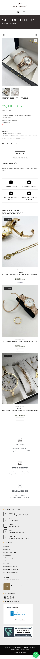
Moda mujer (12, 133)
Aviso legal (7, 647)
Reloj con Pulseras (12, 138)
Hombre (7, 549)
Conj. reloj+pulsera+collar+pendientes (20, 410)
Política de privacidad (28, 647)
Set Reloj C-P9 (14, 23)
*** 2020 (6, 577)
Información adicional (20, 158)
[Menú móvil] (24, 12)
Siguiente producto (30, 35)
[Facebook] (5, 597)
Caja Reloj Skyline (13, 135)
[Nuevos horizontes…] (6, 586)
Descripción (20, 153)
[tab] (20, 154)
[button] (35, 40)
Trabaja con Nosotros (11, 572)
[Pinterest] (11, 597)
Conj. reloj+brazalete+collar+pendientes (21, 273)
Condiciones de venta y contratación (20, 649)
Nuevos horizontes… (17, 586)
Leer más (20, 282)
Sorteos (7, 561)
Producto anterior (10, 35)
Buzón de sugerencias (11, 558)
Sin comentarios (14, 579)
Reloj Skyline (20, 138)
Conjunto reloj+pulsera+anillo (20, 341)
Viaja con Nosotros (10, 552)
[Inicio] (2, 23)
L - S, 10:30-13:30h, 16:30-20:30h (19, 538)
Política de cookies (16, 647)
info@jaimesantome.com (16, 532)
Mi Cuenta (8, 555)
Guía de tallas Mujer (11, 566)
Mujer (7, 546)
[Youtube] (14, 597)
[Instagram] (8, 597)
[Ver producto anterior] (3, 35)
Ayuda (7, 563)
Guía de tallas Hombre (11, 569)
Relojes (19, 133)
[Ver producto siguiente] (36, 35)
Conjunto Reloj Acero (25, 135)
